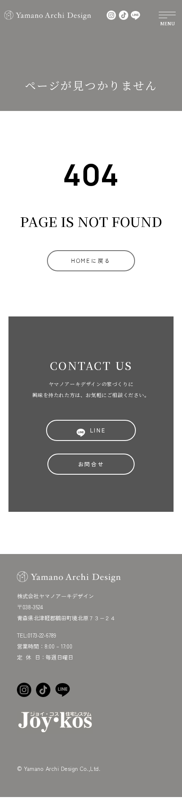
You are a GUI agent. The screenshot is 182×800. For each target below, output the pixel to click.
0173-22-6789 (42, 635)
